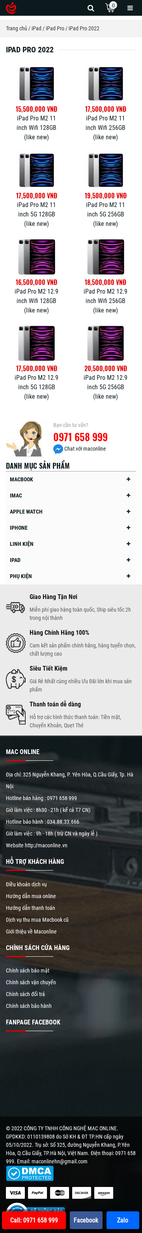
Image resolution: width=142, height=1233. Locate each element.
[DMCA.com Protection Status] (30, 1173)
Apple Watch (26, 511)
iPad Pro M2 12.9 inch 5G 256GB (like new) (105, 387)
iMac (16, 495)
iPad (15, 560)
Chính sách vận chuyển (31, 982)
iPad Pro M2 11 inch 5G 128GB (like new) (36, 214)
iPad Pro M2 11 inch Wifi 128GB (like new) (36, 128)
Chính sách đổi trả (25, 994)
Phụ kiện (21, 576)
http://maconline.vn (46, 845)
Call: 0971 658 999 (34, 1220)
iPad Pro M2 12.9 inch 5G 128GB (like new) (36, 387)
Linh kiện (22, 544)
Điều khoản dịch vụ (26, 884)
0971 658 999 (80, 436)
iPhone (19, 528)
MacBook (21, 479)
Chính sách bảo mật (27, 970)
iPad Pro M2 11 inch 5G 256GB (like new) (105, 214)
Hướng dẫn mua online (31, 896)
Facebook (86, 1220)
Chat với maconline (84, 449)
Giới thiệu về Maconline (31, 931)
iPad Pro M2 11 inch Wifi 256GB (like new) (105, 128)
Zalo (122, 1220)
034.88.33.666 (63, 822)
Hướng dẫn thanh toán (30, 908)
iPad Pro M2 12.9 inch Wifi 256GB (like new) (105, 301)
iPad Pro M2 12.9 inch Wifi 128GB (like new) (36, 301)
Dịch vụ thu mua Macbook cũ (37, 920)
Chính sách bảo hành (29, 1006)
